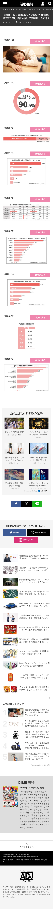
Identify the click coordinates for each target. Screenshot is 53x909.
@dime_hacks (28, 540)
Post (26, 504)
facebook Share (16, 504)
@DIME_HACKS (40, 532)
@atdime (16, 532)
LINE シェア (37, 504)
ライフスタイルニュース (32, 9)
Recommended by (30, 491)
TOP (4, 9)
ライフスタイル (15, 9)
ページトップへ (26, 846)
